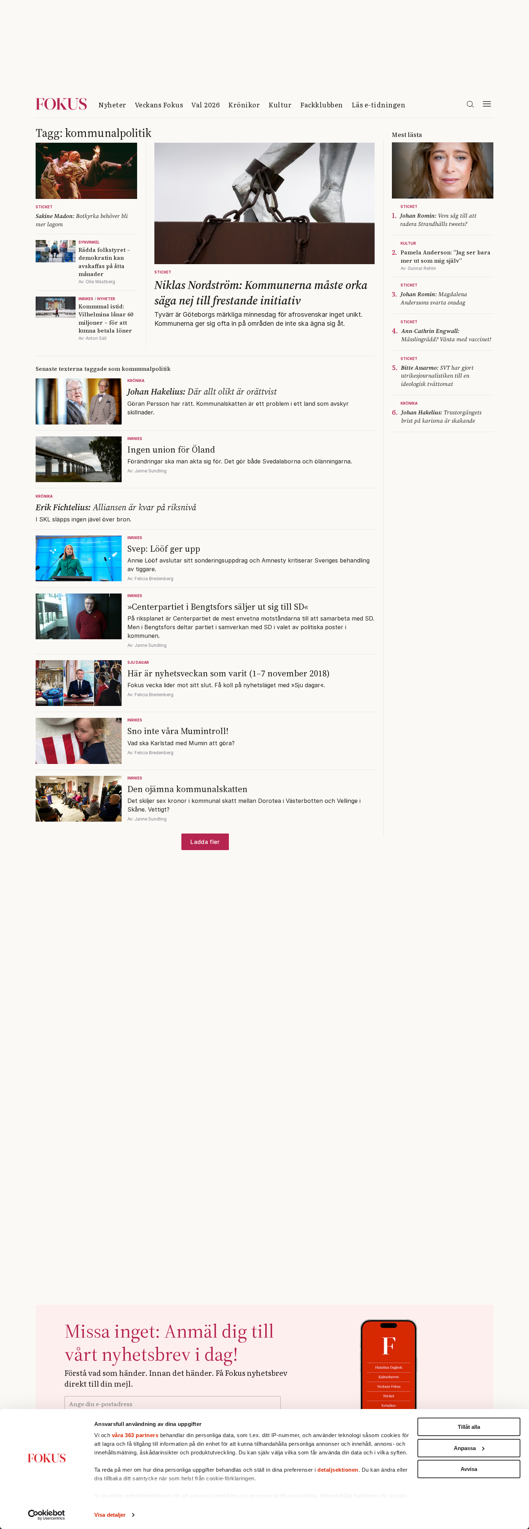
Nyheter (112, 105)
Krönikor (244, 105)
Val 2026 (205, 105)
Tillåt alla (469, 1427)
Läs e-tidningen (379, 105)
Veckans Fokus (159, 105)
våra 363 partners (135, 1435)
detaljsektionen (337, 1470)
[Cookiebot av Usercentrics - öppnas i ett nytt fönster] (46, 1515)
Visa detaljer (110, 1515)
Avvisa (469, 1469)
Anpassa (465, 1448)
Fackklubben (321, 105)
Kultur (279, 105)
